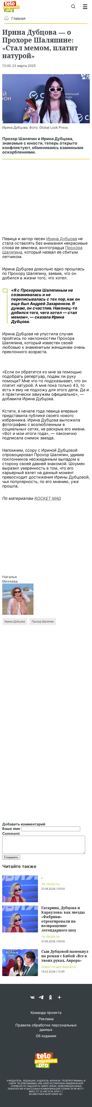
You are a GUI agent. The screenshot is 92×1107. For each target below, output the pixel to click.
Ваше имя (11, 828)
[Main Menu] (85, 6)
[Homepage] (11, 6)
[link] (46, 98)
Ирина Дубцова (61, 238)
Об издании (46, 1036)
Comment (11, 833)
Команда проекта (46, 1012)
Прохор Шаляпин (43, 621)
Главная (18, 18)
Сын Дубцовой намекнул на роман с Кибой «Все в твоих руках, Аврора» (64, 956)
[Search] (73, 7)
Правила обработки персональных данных (46, 1027)
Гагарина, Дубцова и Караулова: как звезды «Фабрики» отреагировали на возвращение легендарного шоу (63, 919)
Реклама (46, 1019)
